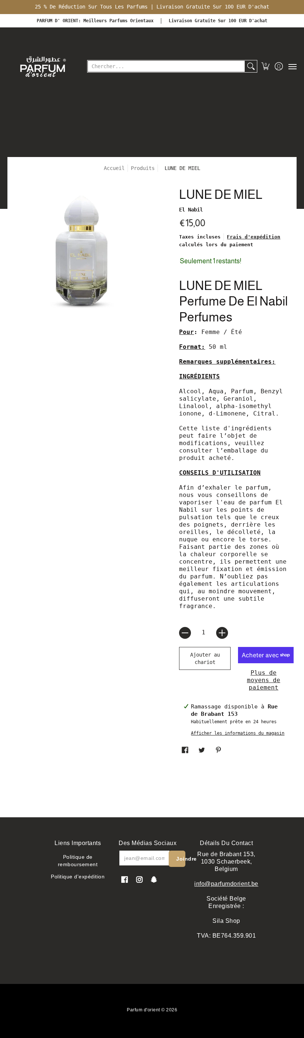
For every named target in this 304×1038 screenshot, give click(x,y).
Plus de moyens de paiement (263, 680)
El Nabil (191, 210)
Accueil (114, 168)
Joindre (180, 859)
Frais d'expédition (253, 237)
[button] (265, 66)
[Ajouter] (222, 633)
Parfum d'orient (143, 1009)
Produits (143, 168)
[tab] (234, 333)
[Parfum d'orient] (42, 66)
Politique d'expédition (78, 877)
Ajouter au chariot (205, 658)
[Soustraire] (185, 633)
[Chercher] (251, 66)
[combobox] (166, 66)
